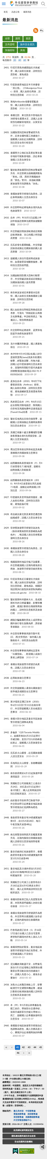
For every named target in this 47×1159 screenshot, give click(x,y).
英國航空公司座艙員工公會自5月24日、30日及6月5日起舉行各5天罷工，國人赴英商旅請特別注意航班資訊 (22, 788)
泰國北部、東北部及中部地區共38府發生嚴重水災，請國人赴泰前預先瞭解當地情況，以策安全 (23, 120)
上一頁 (11, 1047)
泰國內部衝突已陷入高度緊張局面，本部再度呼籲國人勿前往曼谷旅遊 (23, 903)
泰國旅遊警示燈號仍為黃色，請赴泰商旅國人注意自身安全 (23, 197)
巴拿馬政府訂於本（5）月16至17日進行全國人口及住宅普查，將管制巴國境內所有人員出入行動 (23, 935)
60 (24, 60)
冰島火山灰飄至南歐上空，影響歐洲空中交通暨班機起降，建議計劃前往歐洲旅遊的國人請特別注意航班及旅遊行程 (23, 992)
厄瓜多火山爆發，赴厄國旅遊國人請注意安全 (23, 755)
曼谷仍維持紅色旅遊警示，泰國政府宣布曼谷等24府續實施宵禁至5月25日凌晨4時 (23, 857)
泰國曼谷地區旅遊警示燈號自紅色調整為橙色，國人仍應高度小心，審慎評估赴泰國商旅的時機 (23, 1031)
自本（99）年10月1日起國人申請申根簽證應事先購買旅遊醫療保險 (23, 221)
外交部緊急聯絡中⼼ (23, 1120)
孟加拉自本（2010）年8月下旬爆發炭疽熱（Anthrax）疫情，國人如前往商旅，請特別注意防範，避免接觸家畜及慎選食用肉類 (23, 388)
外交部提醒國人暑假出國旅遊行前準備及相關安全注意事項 (23, 691)
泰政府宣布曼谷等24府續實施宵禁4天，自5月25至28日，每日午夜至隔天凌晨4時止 (23, 823)
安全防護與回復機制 (24, 1142)
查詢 (43, 4)
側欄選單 (4, 4)
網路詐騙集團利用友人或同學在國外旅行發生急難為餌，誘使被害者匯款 (23, 623)
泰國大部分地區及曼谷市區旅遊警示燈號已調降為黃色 (23, 722)
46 (18, 1053)
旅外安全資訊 (27, 44)
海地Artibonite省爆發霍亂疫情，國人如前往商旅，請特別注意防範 (23, 105)
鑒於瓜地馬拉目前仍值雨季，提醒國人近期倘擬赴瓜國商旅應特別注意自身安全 (23, 422)
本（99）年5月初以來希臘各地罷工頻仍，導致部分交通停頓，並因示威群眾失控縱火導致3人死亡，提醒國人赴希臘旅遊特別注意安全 (23, 1012)
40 (19, 60)
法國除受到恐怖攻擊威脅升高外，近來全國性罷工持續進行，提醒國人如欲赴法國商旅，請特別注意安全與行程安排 (23, 139)
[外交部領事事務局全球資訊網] (23, 3)
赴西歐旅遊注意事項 (17, 680)
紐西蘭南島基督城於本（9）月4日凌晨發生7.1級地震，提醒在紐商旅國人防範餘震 (23, 468)
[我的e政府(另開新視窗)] (15, 1151)
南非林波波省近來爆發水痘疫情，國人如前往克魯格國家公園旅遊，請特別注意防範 (23, 297)
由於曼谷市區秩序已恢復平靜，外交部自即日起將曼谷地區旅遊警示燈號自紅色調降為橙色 (23, 805)
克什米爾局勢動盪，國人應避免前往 (23, 345)
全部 (7, 38)
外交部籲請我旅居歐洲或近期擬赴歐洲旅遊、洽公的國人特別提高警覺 (23, 234)
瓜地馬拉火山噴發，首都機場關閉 (23, 765)
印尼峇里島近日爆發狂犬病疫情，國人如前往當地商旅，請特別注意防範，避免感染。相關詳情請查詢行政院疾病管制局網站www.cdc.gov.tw (23, 586)
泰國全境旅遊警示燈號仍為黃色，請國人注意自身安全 (22, 667)
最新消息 (27, 12)
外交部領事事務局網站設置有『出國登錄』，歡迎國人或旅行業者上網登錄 (23, 654)
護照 (17, 38)
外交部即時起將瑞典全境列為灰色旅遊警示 (23, 209)
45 (40, 1047)
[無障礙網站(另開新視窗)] (26, 1151)
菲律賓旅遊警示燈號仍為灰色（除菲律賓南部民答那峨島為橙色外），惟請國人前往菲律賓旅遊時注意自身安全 (23, 535)
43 (29, 1047)
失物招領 (10, 50)
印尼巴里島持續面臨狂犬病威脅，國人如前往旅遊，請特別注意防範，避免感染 (23, 73)
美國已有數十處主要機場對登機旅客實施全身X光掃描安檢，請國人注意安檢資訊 (23, 437)
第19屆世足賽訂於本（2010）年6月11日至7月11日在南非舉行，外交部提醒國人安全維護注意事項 (23, 707)
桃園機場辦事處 (33, 1117)
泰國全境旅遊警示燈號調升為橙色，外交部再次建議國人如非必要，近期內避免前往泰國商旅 (23, 918)
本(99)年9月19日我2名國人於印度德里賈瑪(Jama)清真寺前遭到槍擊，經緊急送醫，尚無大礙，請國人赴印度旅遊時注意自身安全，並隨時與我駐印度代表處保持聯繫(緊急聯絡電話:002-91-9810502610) (23, 364)
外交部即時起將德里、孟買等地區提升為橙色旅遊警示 (23, 333)
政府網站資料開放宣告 (24, 1130)
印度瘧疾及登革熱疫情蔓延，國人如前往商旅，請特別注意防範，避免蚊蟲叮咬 (23, 502)
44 (35, 1047)
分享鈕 (42, 1147)
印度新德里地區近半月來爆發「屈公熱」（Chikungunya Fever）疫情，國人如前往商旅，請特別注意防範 (23, 90)
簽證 (28, 38)
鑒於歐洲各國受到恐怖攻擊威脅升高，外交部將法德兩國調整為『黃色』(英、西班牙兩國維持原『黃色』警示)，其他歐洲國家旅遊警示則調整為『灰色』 (23, 178)
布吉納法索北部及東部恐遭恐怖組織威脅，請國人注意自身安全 (23, 517)
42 (23, 1047)
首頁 (5, 12)
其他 (22, 50)
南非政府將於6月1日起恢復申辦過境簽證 (23, 775)
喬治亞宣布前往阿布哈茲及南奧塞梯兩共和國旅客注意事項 (23, 453)
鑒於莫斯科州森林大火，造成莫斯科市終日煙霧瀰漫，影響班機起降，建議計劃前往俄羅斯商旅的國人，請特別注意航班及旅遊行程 (23, 606)
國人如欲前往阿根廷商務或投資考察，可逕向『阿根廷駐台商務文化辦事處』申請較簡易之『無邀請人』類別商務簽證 (23, 317)
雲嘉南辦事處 (20, 1114)
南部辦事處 (33, 1114)
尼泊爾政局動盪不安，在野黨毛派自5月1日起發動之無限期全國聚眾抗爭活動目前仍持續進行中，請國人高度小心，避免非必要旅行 (23, 971)
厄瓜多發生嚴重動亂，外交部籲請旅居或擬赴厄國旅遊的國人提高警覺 (23, 248)
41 (17, 1047)
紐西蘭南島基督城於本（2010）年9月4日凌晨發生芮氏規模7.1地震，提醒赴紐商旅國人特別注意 (22, 485)
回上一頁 (41, 30)
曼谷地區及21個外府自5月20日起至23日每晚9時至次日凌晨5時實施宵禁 (23, 872)
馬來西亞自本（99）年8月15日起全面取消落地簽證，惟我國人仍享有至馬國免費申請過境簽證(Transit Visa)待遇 (23, 407)
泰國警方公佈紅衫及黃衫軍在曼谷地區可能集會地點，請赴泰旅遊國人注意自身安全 (23, 158)
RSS (35, 30)
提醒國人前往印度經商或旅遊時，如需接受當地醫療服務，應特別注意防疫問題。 (23, 263)
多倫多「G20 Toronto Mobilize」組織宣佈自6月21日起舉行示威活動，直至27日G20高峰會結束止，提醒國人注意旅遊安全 (23, 739)
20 (14, 60)
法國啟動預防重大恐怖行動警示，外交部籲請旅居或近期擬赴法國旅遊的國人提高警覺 (23, 280)
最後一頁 (29, 1053)
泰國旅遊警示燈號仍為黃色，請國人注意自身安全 (23, 551)
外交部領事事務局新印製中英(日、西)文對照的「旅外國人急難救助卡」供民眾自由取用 (22, 639)
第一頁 (6, 1047)
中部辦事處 (31, 1111)
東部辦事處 (19, 1117)
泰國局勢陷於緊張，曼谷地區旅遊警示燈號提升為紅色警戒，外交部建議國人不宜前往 (23, 952)
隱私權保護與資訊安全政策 (24, 1136)
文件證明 (10, 44)
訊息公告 (16, 12)
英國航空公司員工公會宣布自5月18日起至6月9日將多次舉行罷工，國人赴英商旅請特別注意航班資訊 (23, 887)
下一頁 (23, 1053)
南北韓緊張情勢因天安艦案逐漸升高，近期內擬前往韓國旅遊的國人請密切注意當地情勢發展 (23, 840)
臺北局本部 (19, 1111)
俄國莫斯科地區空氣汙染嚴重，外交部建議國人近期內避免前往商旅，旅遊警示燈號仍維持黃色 (23, 567)
